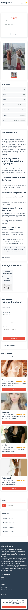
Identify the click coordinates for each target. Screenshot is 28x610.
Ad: (3, 318)
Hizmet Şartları (4, 594)
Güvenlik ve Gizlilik (5, 592)
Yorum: (5, 326)
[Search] (4, 505)
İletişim (2, 579)
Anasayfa (2, 10)
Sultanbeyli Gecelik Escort (9, 531)
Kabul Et (14, 607)
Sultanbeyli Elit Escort (8, 518)
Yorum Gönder (14, 338)
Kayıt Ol (2, 577)
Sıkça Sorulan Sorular (6, 589)
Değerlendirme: (6, 312)
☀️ (26, 2)
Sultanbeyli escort (6, 3)
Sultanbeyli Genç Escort (8, 527)
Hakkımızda (4, 587)
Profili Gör (14, 389)
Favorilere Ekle (14, 34)
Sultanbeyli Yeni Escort (8, 522)
